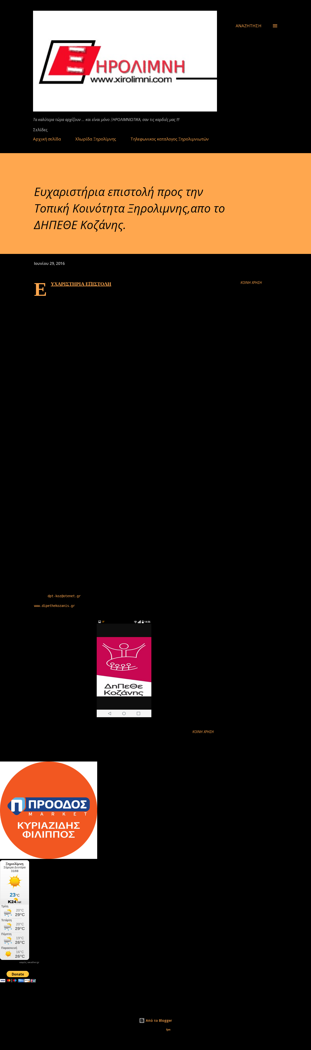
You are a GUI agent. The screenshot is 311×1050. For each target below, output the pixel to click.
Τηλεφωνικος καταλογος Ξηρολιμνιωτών (169, 139)
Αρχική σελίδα (47, 139)
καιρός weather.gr (29, 962)
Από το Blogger (158, 1020)
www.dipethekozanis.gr (54, 606)
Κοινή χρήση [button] (251, 282)
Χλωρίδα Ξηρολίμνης (95, 139)
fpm (168, 1029)
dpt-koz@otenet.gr (64, 596)
